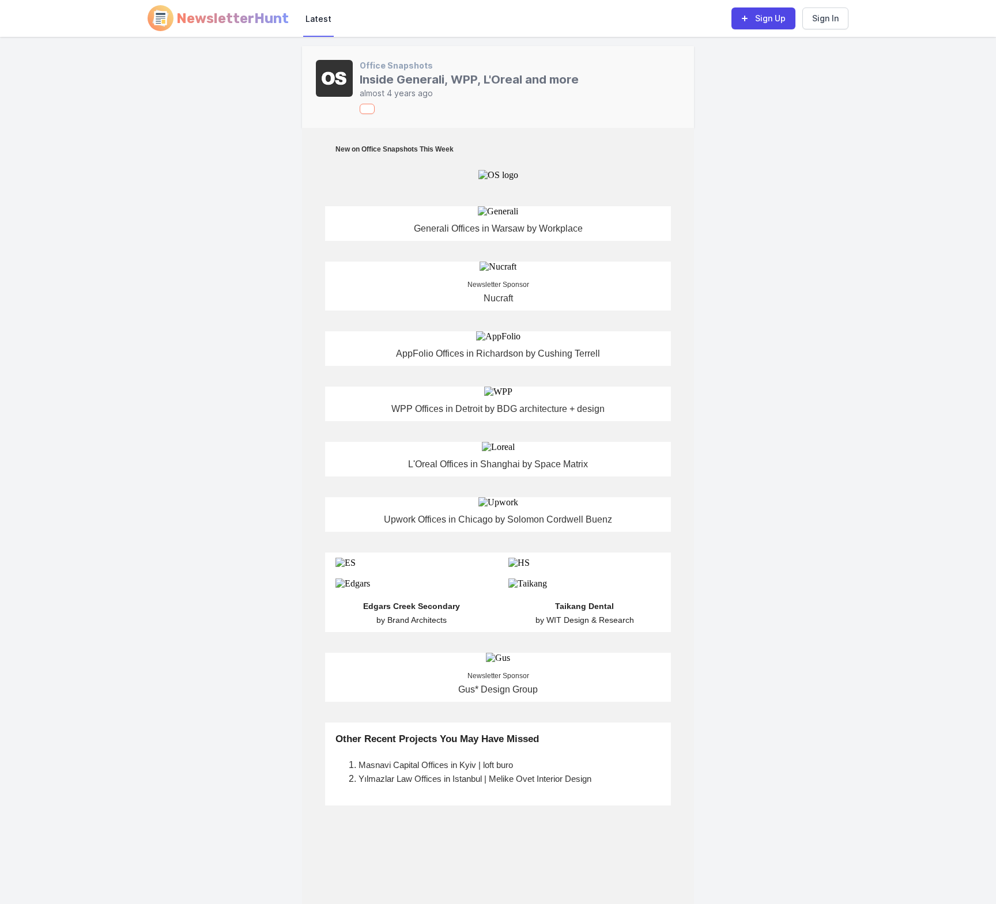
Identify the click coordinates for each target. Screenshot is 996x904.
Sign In (825, 18)
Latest (318, 19)
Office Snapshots (396, 65)
